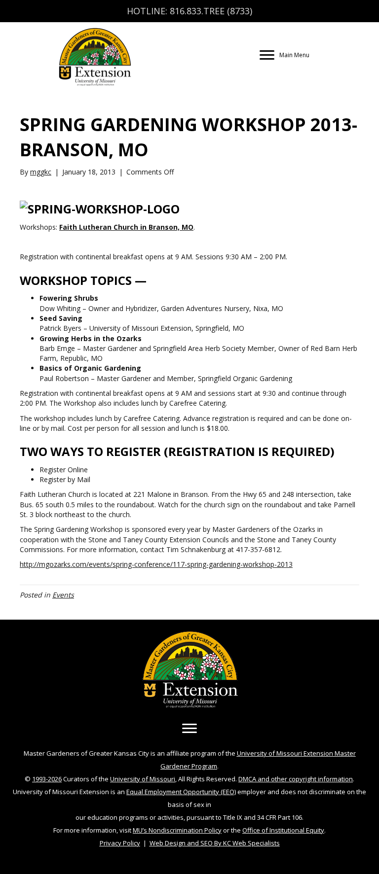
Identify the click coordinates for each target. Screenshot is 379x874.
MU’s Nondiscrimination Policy (177, 830)
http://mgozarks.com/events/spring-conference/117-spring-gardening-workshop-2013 (156, 564)
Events (63, 594)
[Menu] (189, 728)
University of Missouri (142, 778)
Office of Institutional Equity (283, 830)
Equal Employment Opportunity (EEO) (181, 791)
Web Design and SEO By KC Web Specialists (215, 843)
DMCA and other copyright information (295, 778)
